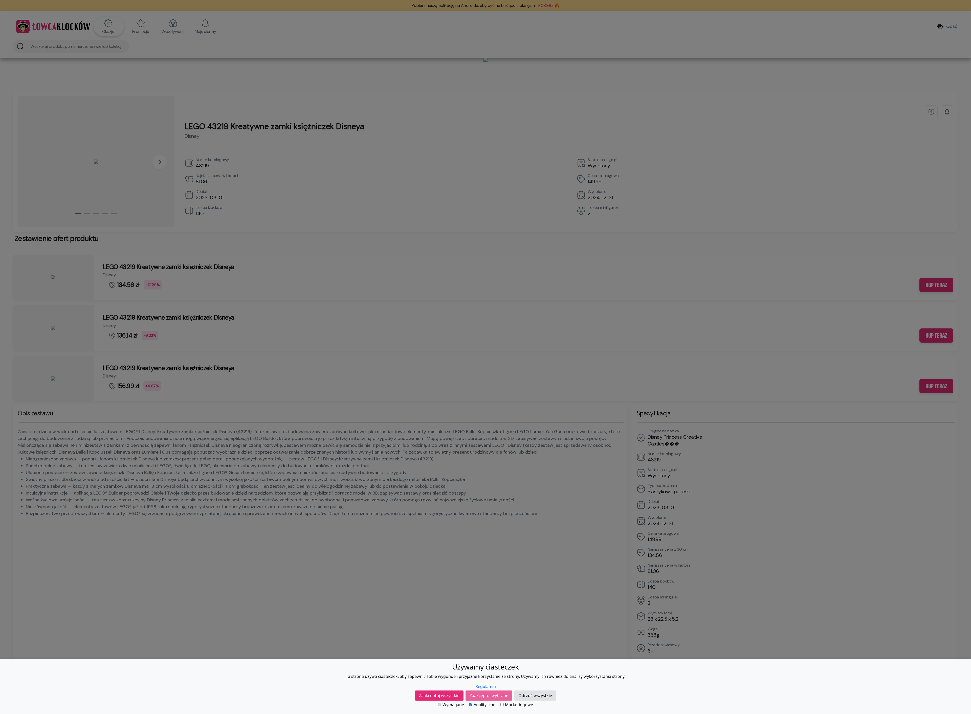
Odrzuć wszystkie (535, 695)
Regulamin (485, 686)
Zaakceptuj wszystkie (439, 695)
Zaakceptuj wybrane (489, 695)
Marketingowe (519, 704)
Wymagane (453, 704)
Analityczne (484, 704)
